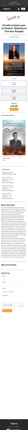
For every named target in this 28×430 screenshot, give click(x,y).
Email (3, 282)
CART (17, 4)
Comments (5, 295)
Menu (23, 8)
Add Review (5, 273)
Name (3, 276)
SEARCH (10, 4)
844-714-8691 (14, 2)
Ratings (4, 288)
